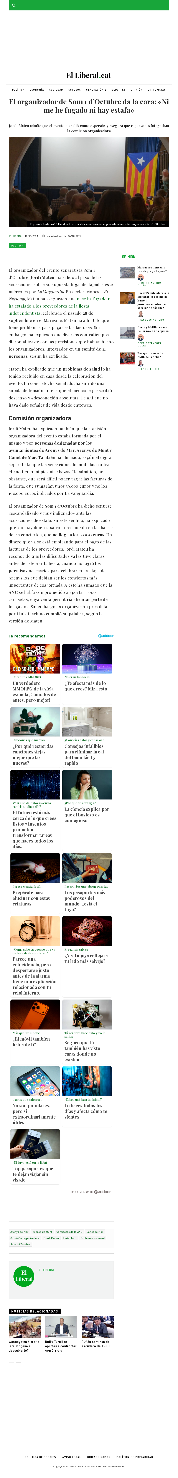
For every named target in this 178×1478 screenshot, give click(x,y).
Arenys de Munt (42, 1231)
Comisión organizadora (25, 1238)
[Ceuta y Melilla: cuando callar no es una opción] (127, 333)
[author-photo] (141, 277)
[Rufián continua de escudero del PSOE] (98, 1327)
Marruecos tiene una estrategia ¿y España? (152, 269)
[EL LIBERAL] (23, 1278)
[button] (14, 5)
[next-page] (18, 1360)
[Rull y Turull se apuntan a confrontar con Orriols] (61, 1327)
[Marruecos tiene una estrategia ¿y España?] (127, 273)
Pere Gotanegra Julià (150, 284)
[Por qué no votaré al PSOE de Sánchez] (127, 358)
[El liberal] (89, 75)
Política (17, 245)
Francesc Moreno (151, 319)
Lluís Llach (69, 1238)
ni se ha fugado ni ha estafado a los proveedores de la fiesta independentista (60, 306)
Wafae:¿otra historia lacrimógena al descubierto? (24, 1346)
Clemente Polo (149, 369)
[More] (73, 255)
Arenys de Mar (19, 1231)
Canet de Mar (95, 1231)
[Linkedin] (43, 255)
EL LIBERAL (16, 236)
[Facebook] (160, 3)
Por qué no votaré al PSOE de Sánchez (150, 355)
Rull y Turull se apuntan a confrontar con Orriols (61, 1346)
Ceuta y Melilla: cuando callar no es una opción (153, 329)
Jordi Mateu (51, 1238)
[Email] (53, 255)
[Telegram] (63, 255)
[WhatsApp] (33, 255)
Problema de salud (93, 1238)
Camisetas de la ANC (69, 1231)
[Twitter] (166, 3)
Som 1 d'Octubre (20, 1244)
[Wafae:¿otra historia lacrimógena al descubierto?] (25, 1327)
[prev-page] (11, 1360)
